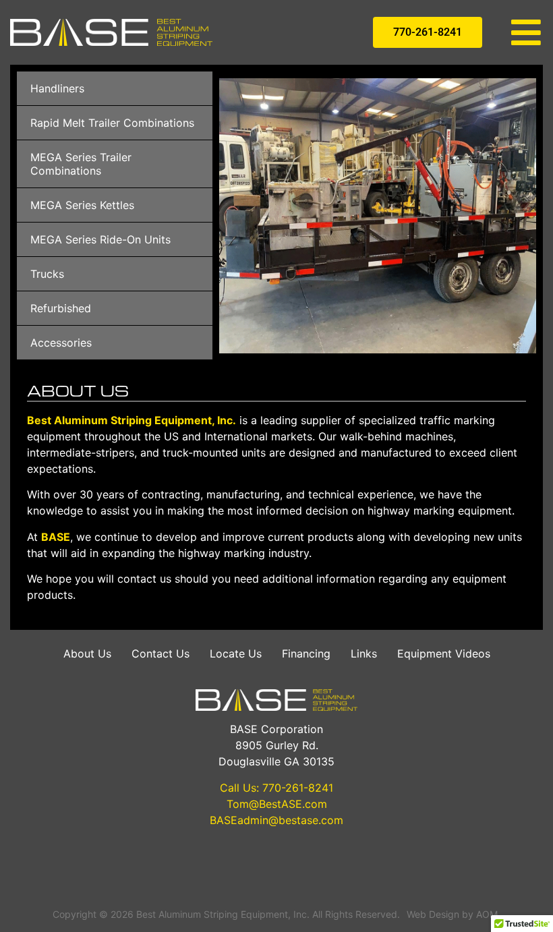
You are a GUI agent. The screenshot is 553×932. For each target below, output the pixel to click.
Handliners (57, 88)
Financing (306, 653)
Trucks (47, 274)
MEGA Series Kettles (82, 205)
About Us (87, 653)
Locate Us (236, 653)
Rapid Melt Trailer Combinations (112, 122)
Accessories (61, 342)
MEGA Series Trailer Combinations (81, 163)
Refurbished (60, 308)
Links (364, 653)
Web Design (433, 914)
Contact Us (161, 653)
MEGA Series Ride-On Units (100, 239)
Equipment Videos (443, 653)
